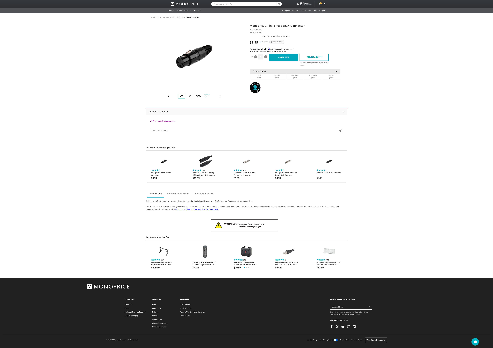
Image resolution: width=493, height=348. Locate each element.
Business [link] (197, 10)
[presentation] (155, 194)
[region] (246, 126)
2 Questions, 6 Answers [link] (280, 36)
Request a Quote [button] (314, 57)
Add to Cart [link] (283, 57)
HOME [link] (153, 17)
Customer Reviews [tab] (204, 194)
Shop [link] (170, 10)
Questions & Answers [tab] (178, 194)
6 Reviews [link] (266, 36)
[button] (304, 4)
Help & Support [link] (320, 10)
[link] (185, 4)
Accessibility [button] (157, 319)
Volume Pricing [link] (259, 71)
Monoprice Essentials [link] (290, 10)
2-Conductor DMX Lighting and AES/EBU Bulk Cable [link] (196, 209)
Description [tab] (156, 194)
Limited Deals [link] (306, 10)
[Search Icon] (279, 4)
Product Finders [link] (183, 10)
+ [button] (265, 56)
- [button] (255, 56)
